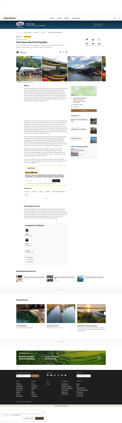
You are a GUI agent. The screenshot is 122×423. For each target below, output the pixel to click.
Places (18, 381)
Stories (33, 384)
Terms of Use (54, 183)
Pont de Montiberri (21, 326)
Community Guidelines (67, 388)
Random (18, 392)
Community (65, 381)
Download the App (84, 375)
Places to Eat (19, 390)
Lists (32, 390)
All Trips (48, 384)
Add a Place (19, 396)
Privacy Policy (48, 183)
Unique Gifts (64, 392)
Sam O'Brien (57, 280)
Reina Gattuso (23, 52)
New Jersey (81, 150)
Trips (47, 381)
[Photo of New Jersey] (75, 152)
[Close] (43, 412)
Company (79, 381)
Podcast (33, 394)
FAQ (78, 386)
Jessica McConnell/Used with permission (25, 82)
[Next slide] (105, 68)
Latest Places (19, 386)
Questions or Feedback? (61, 405)
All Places (18, 384)
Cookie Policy (80, 394)
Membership (65, 384)
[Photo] (93, 121)
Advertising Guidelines (82, 390)
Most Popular (19, 388)
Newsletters (34, 396)
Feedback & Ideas (66, 386)
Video (32, 392)
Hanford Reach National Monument (87, 326)
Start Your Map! (97, 24)
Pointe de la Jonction (52, 326)
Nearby (18, 394)
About (78, 384)
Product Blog (65, 390)
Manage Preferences (29, 418)
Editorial (33, 381)
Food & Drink (34, 386)
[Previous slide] (16, 68)
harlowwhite (28, 245)
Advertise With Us (81, 388)
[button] (87, 40)
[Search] (119, 18)
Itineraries (33, 388)
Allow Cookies (39, 418)
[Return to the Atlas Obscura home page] (9, 18)
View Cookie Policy (16, 415)
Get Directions (84, 110)
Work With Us (65, 394)
